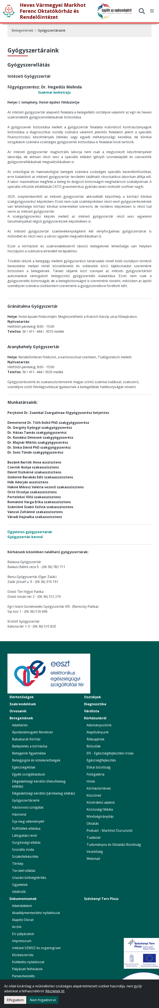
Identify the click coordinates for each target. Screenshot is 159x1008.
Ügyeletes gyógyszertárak (29, 532)
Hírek (91, 781)
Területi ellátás (23, 870)
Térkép (17, 863)
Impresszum (21, 941)
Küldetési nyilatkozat (28, 962)
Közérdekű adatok (101, 802)
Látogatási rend (24, 835)
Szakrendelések (23, 704)
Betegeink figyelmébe (29, 753)
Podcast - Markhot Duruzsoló (109, 830)
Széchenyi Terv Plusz (101, 898)
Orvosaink (18, 711)
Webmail (93, 858)
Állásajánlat (95, 739)
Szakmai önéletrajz (54, 92)
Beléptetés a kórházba (29, 746)
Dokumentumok (23, 898)
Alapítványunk (98, 732)
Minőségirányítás (100, 816)
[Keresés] (142, 11)
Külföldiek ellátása (26, 828)
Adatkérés (20, 725)
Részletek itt (54, 991)
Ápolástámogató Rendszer (32, 732)
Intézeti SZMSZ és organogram (36, 948)
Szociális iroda (23, 849)
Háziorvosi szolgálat (27, 807)
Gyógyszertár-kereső (25, 537)
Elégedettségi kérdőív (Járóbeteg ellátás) (43, 793)
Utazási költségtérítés (29, 877)
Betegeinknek (22, 30)
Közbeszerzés (23, 955)
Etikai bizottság (99, 767)
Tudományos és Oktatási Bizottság (114, 844)
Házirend (19, 814)
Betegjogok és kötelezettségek (36, 760)
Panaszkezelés (23, 976)
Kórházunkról (95, 718)
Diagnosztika (95, 704)
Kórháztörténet (99, 788)
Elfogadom (15, 1000)
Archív (17, 927)
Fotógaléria (95, 774)
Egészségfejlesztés (101, 760)
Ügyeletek (20, 884)
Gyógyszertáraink (51, 30)
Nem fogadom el (43, 1000)
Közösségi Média (100, 809)
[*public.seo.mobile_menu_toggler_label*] (152, 11)
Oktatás (93, 823)
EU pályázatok (23, 934)
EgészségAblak (23, 767)
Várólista (91, 711)
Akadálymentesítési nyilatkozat (36, 912)
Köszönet (94, 795)
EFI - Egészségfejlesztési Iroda (110, 753)
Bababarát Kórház (26, 739)
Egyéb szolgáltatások (28, 774)
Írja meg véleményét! (28, 821)
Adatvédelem (22, 905)
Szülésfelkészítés (25, 856)
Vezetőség (95, 851)
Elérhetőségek (22, 697)
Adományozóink (99, 725)
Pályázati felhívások (27, 969)
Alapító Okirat (23, 919)
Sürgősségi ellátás (26, 842)
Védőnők (19, 891)
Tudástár (94, 837)
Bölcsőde (94, 746)
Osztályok (92, 697)
